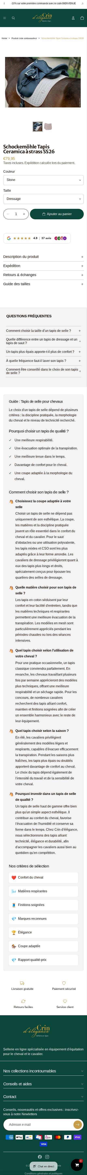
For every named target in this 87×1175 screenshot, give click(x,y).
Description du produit (21, 257)
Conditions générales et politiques (43, 1173)
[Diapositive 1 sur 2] (37, 126)
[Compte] (73, 18)
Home (4, 38)
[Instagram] (47, 1156)
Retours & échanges (19, 275)
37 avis (46, 238)
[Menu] (4, 18)
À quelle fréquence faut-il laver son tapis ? (36, 361)
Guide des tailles (16, 284)
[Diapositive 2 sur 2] (48, 126)
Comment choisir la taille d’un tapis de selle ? (38, 330)
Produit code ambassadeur (24, 38)
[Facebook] (39, 1156)
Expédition (11, 266)
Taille (7, 190)
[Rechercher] (13, 18)
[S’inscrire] (77, 1124)
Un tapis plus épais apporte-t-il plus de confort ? (40, 351)
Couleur (9, 171)
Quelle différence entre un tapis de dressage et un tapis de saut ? (41, 341)
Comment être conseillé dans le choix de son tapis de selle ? (42, 371)
